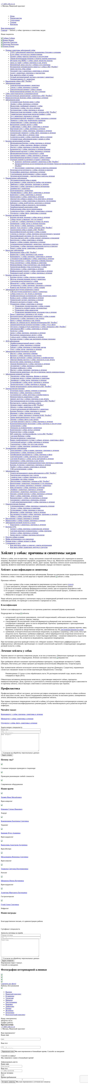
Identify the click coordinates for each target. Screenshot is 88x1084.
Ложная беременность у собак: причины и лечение (30, 364)
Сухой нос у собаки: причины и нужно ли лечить (29, 221)
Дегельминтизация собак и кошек (23, 180)
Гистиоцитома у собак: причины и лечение (27, 110)
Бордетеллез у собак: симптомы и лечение (26, 240)
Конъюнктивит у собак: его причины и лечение (29, 498)
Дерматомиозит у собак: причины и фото (26, 122)
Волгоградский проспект (15, 1015)
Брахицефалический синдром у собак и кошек (28, 232)
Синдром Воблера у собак (20, 436)
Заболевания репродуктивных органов (21, 351)
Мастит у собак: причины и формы (24, 353)
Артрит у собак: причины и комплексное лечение (29, 529)
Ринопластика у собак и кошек (22, 432)
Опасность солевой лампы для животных (31, 308)
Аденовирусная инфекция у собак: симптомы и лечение (32, 259)
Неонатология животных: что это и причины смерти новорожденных (37, 372)
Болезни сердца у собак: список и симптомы (27, 277)
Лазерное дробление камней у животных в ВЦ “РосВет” (37, 162)
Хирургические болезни (15, 388)
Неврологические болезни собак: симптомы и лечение (27, 98)
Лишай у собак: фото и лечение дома (24, 135)
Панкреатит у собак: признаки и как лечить (27, 318)
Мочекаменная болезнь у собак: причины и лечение (30, 143)
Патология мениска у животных (22, 438)
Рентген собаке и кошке (15, 537)
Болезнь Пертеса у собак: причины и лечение (28, 411)
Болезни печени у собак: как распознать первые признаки (32, 339)
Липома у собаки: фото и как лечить (24, 419)
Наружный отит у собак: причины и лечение (27, 129)
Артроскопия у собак (18, 426)
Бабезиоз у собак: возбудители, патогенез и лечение (30, 203)
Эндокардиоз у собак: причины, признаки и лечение (30, 285)
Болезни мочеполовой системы (18, 141)
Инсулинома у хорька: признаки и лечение (22, 518)
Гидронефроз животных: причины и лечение (27, 172)
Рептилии (14, 44)
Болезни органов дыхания (16, 215)
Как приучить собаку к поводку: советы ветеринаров (31, 545)
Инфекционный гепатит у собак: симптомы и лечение (31, 271)
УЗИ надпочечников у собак (21, 469)
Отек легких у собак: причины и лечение (26, 226)
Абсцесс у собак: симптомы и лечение (25, 407)
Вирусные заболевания (15, 250)
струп (70, 584)
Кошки (11, 40)
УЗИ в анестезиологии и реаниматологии (22, 94)
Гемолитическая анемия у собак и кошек (26, 89)
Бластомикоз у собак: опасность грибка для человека (30, 182)
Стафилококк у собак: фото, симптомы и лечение (29, 127)
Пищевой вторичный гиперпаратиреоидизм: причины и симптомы (36, 463)
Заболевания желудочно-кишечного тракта (22, 289)
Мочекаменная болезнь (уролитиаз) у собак (27, 153)
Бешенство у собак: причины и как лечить (26, 254)
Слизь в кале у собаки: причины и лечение (27, 337)
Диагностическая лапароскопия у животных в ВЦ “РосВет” (29, 96)
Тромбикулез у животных (20, 188)
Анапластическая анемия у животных (25, 85)
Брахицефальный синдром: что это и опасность (28, 236)
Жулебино (9, 1010)
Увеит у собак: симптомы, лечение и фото (26, 496)
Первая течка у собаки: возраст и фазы (21, 541)
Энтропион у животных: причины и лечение (27, 492)
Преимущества (16, 18)
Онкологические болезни (15, 504)
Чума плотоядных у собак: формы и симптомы (28, 263)
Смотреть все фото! (8, 984)
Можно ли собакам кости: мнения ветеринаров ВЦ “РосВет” (34, 322)
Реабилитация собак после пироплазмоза (26, 209)
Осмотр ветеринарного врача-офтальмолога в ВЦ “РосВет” (33, 473)
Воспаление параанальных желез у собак (26, 335)
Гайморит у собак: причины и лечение (25, 345)
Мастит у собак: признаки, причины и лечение (28, 370)
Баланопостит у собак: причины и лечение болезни (30, 149)
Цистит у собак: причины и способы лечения (28, 147)
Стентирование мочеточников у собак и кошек (28, 174)
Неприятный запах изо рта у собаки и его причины (30, 65)
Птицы (11, 46)
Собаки (12, 38)
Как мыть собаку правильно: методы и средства (29, 547)
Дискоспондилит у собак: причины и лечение (28, 384)
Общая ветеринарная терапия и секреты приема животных (33, 58)
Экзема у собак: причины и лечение (24, 104)
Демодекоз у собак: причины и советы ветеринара (29, 186)
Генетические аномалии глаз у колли (24, 475)
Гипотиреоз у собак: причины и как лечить (27, 461)
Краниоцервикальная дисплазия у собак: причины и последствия (35, 424)
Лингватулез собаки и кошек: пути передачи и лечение (31, 199)
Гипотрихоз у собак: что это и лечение (25, 108)
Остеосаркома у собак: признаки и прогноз (27, 510)
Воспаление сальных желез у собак (24, 124)
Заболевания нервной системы (18, 374)
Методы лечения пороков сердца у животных (28, 279)
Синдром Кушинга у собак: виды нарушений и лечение (32, 459)
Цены (12, 16)
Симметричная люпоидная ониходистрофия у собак (30, 114)
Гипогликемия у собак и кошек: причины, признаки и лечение (34, 450)
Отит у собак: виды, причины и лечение (26, 349)
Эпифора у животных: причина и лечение (26, 490)
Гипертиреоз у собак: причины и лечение (26, 452)
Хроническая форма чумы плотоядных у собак (28, 267)
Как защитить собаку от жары (21, 75)
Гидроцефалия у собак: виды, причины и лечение (29, 382)
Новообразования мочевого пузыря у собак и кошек (30, 157)
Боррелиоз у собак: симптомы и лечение (26, 195)
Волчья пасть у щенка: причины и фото (25, 403)
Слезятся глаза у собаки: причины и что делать (28, 477)
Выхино (9, 992)
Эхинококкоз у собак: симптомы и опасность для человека (33, 201)
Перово (8, 1008)
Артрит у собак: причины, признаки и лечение (28, 446)
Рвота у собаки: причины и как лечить (25, 320)
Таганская (9, 998)
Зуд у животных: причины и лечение (24, 116)
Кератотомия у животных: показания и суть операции (31, 483)
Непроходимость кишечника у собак (24, 397)
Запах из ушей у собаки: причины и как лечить (28, 63)
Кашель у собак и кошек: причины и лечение (27, 242)
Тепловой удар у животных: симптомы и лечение (29, 71)
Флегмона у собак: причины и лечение (25, 393)
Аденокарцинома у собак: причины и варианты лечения (32, 506)
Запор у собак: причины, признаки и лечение (28, 333)
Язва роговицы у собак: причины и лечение (27, 487)
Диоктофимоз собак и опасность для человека (28, 205)
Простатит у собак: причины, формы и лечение (28, 145)
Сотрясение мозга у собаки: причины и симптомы (30, 378)
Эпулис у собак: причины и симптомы (25, 508)
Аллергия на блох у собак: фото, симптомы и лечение (31, 211)
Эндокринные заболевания (16, 448)
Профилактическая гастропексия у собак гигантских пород (33, 296)
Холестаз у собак (16, 331)
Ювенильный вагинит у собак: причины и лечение (30, 151)
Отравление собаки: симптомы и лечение (26, 304)
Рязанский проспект (13, 994)
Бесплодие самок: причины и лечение (25, 362)
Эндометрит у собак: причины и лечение (26, 366)
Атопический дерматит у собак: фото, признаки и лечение (33, 133)
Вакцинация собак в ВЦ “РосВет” (19, 81)
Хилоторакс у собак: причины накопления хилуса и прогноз (34, 246)
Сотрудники (15, 20)
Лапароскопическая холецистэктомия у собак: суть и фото (33, 325)
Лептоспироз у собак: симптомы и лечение (27, 269)
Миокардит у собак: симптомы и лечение (26, 283)
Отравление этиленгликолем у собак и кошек (32, 306)
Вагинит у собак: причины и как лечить (25, 355)
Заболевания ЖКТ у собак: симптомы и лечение (29, 329)
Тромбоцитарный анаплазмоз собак (24, 207)
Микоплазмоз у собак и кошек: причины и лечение (25, 520)
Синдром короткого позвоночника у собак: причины (30, 531)
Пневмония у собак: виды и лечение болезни (27, 223)
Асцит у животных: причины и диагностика (27, 73)
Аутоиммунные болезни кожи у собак (25, 102)
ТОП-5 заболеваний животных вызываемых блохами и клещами (35, 52)
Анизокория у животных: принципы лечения (28, 500)
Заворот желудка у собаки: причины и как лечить (29, 399)
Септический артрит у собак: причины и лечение (29, 442)
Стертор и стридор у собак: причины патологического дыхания (35, 234)
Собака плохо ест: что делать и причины (26, 294)
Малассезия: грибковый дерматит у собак (26, 106)
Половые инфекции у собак (21, 368)
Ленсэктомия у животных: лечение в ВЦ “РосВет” (30, 481)
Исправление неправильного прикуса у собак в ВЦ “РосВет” (34, 67)
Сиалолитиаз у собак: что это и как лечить (26, 444)
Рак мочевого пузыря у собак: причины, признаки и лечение (34, 514)
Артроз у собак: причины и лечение (24, 533)
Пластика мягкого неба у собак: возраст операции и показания (34, 238)
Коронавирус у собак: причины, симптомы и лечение (31, 256)
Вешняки (9, 1004)
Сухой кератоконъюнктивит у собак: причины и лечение (32, 502)
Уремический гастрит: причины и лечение (26, 300)
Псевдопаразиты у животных (21, 190)
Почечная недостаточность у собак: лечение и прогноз (31, 170)
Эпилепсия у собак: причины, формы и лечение (29, 376)
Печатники (10, 1013)
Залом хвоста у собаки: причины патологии (27, 535)
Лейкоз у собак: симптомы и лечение (24, 516)
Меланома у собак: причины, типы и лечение (28, 512)
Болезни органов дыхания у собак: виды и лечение (30, 217)
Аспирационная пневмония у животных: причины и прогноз (34, 244)
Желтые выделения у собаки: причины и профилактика (32, 358)
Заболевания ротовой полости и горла (20, 523)
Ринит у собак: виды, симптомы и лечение (27, 248)
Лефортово (10, 1006)
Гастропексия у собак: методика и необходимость (29, 395)
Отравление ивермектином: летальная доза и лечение (36, 312)
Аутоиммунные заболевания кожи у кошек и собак (30, 139)
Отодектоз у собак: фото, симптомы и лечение (28, 213)
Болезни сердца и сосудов (16, 275)
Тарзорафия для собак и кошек (22, 479)
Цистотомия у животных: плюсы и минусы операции (36, 168)
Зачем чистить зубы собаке (20, 69)
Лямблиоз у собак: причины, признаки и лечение (29, 184)
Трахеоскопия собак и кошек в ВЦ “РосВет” (27, 230)
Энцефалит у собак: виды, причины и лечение (28, 380)
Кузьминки (10, 996)
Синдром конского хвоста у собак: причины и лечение (31, 421)
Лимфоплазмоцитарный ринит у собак (25, 343)
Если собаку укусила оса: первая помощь (26, 54)
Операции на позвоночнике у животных (26, 428)
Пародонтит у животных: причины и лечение (28, 525)
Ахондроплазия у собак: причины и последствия (29, 457)
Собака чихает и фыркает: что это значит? (26, 219)
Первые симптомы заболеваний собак (20, 50)
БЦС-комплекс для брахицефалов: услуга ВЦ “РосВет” (31, 434)
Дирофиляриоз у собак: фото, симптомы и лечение (30, 193)
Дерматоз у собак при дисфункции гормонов (27, 120)
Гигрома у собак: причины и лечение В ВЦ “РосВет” (31, 415)
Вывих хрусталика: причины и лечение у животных (30, 485)
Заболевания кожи (13, 100)
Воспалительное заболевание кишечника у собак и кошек (32, 316)
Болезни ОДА (11, 527)
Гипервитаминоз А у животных (22, 79)
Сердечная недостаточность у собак (24, 281)
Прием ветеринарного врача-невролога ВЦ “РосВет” (31, 386)
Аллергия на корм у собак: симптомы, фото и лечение (31, 137)
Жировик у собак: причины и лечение (25, 413)
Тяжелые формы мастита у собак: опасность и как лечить (32, 360)
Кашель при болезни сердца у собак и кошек (27, 287)
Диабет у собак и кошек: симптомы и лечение (28, 467)
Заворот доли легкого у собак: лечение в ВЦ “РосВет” (31, 228)
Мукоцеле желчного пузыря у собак (24, 302)
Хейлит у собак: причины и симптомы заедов (28, 347)
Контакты (14, 24)
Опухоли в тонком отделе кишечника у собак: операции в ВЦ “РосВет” (38, 327)
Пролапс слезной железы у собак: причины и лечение (31, 494)
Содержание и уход (13, 543)
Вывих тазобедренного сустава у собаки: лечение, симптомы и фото (37, 440)
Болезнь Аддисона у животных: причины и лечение (30, 465)
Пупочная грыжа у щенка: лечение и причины (28, 391)
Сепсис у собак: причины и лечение (24, 87)
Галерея (13, 22)
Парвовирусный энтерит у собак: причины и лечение (31, 273)
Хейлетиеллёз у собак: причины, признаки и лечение (31, 131)
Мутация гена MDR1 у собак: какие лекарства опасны (31, 61)
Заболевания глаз (12, 471)
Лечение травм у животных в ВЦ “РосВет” (27, 405)
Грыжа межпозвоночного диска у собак (25, 417)
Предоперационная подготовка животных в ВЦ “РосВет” (32, 401)
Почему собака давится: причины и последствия (29, 56)
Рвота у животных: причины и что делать (26, 314)
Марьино (9, 1000)
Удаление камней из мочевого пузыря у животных (30, 160)
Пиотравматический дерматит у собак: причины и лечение (33, 118)
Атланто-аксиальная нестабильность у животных (29, 409)
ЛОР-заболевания (12, 341)
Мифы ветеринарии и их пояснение (20, 539)
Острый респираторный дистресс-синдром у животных (32, 77)
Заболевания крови (13, 83)
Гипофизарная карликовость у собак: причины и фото (31, 454)
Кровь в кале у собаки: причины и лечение (27, 298)
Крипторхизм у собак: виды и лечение (25, 430)
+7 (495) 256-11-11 (8, 4)
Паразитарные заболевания (16, 178)
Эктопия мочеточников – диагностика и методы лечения (32, 176)
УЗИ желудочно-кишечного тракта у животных (28, 292)
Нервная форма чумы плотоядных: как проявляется (30, 265)
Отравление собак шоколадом (26, 310)
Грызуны (13, 42)
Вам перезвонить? (8, 28)
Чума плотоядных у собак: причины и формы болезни (31, 261)
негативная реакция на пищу (71, 630)
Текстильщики (11, 1002)
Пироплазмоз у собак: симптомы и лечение (27, 197)
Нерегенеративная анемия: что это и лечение (27, 91)
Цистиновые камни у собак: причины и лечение (29, 155)
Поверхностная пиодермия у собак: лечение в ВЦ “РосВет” (33, 112)
